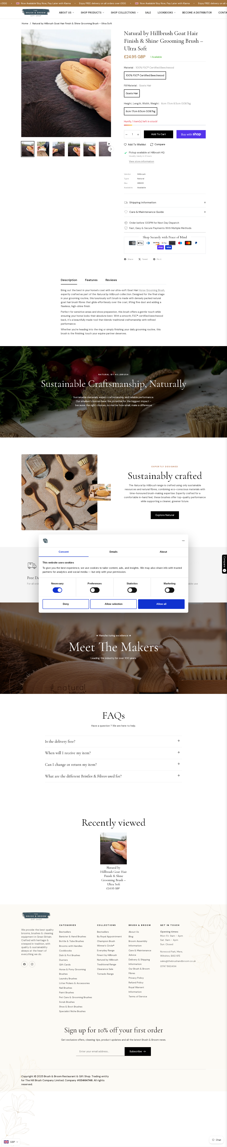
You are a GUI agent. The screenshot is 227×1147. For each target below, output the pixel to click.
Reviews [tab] (111, 280)
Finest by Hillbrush (107, 955)
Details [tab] (114, 551)
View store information (141, 161)
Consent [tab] (64, 551)
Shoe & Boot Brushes (70, 1006)
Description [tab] (69, 280)
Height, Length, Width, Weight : (157, 103)
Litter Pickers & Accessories (74, 983)
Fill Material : (137, 85)
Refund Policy (136, 982)
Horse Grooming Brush (151, 290)
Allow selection (113, 603)
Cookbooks (65, 950)
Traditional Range (106, 964)
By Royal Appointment (109, 936)
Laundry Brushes (68, 978)
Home (25, 23)
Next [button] (103, 85)
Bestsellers (65, 931)
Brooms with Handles (70, 945)
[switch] (95, 590)
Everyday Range (105, 950)
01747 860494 (168, 966)
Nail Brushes (65, 987)
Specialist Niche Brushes (72, 1011)
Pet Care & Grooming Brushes (75, 997)
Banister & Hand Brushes (72, 936)
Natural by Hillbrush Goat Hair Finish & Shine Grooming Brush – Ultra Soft (113, 876)
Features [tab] (91, 280)
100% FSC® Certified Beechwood (145, 75)
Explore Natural (165, 515)
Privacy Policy (136, 977)
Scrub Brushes (67, 1001)
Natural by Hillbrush (107, 959)
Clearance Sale (105, 969)
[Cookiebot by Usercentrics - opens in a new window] (170, 540)
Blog (131, 936)
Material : (149, 67)
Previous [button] (29, 85)
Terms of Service (138, 996)
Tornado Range (105, 973)
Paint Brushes (66, 992)
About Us (134, 931)
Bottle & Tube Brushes (71, 941)
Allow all (161, 603)
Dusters (63, 959)
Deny (66, 603)
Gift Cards (65, 964)
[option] (66, 83)
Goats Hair (132, 93)
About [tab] (163, 551)
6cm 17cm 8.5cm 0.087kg (140, 111)
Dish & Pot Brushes (69, 955)
